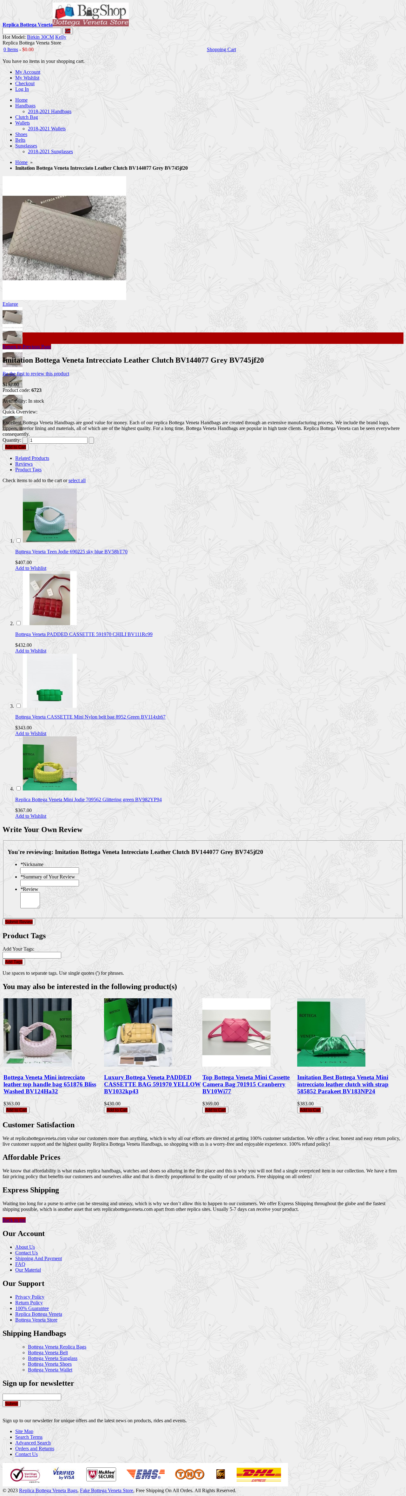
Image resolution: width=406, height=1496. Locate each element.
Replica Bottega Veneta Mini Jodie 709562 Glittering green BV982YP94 (88, 799)
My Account (27, 72)
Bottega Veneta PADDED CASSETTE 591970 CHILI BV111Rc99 (84, 634)
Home (21, 162)
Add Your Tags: (18, 949)
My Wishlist (27, 77)
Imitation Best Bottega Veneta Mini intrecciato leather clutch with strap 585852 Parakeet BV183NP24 (343, 1084)
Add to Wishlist (30, 568)
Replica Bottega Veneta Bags (48, 1490)
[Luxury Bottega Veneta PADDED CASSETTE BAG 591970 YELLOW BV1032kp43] (138, 1065)
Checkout (25, 83)
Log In (22, 89)
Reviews (24, 464)
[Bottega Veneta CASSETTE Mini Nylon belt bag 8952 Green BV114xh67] (50, 706)
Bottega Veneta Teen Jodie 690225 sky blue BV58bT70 (71, 551)
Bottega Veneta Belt (48, 1352)
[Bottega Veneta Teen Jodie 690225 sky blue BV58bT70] (50, 540)
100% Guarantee (32, 1308)
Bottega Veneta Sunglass (52, 1358)
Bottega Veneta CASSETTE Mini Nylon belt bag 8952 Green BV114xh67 (90, 717)
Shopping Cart (221, 49)
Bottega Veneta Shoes (50, 1364)
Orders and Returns (34, 1448)
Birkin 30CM (40, 37)
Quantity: (12, 440)
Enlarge (10, 304)
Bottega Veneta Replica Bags (57, 1346)
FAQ (20, 1264)
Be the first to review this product (36, 373)
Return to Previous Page (27, 346)
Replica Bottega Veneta (38, 1314)
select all (77, 480)
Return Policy (29, 1302)
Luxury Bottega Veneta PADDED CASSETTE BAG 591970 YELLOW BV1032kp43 (152, 1084)
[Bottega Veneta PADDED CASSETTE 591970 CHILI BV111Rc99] (50, 623)
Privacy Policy (29, 1297)
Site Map (24, 1431)
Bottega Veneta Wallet (50, 1369)
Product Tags (28, 469)
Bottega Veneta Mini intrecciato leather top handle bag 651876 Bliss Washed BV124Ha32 (49, 1084)
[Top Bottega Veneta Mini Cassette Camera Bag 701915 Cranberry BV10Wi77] (236, 1065)
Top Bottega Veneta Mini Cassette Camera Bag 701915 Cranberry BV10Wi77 (246, 1084)
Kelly (60, 37)
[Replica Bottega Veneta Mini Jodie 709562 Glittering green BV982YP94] (50, 788)
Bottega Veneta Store (36, 1319)
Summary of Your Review (47, 876)
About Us (25, 1247)
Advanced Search (33, 1442)
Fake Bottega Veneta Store (106, 1490)
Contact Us (26, 1252)
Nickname (31, 864)
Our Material (28, 1270)
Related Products (32, 458)
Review (29, 889)
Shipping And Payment (38, 1258)
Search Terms (29, 1437)
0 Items (10, 49)
